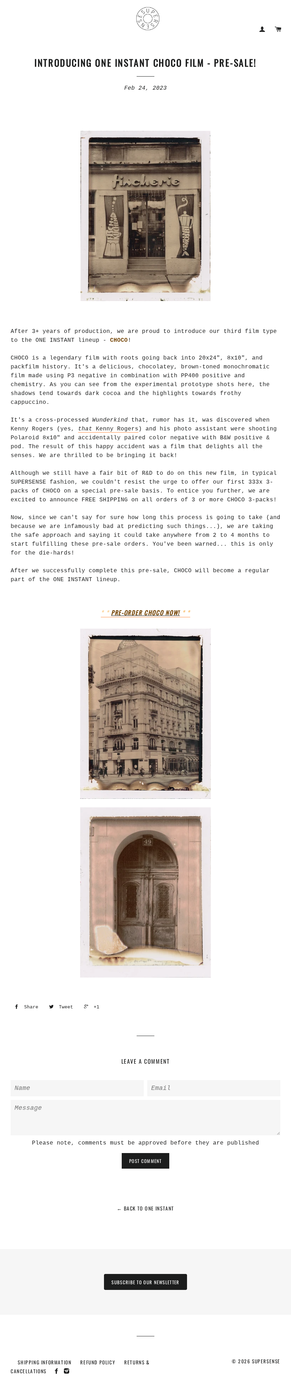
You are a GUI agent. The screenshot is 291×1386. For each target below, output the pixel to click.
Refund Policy (97, 1362)
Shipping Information (44, 1362)
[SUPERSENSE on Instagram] (68, 1370)
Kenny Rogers (108, 429)
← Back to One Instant (145, 1208)
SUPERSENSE (266, 1361)
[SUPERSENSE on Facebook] (58, 1370)
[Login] (262, 29)
